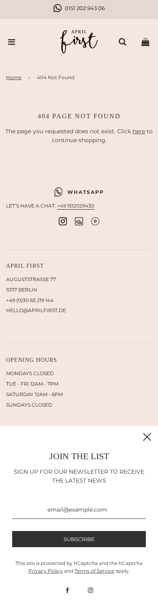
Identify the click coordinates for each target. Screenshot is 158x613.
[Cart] (145, 42)
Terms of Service (94, 571)
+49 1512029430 (75, 206)
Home (13, 77)
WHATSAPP (85, 192)
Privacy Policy (45, 571)
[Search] (122, 42)
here (138, 131)
